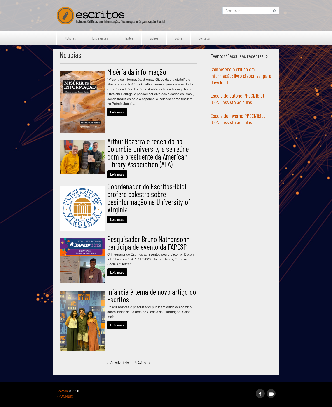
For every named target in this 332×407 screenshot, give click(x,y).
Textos (128, 37)
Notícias (70, 37)
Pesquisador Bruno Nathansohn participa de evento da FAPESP (148, 242)
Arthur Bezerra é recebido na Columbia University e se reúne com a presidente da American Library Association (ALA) (148, 152)
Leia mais (117, 112)
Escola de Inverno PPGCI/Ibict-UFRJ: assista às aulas (238, 118)
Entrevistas (100, 37)
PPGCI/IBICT (65, 396)
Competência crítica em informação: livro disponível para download (240, 75)
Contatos (205, 37)
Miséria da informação (136, 71)
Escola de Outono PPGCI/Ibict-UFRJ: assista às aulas (238, 98)
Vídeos (154, 37)
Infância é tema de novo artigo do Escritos (151, 295)
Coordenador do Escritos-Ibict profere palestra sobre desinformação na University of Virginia (148, 198)
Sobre (178, 37)
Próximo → (142, 362)
